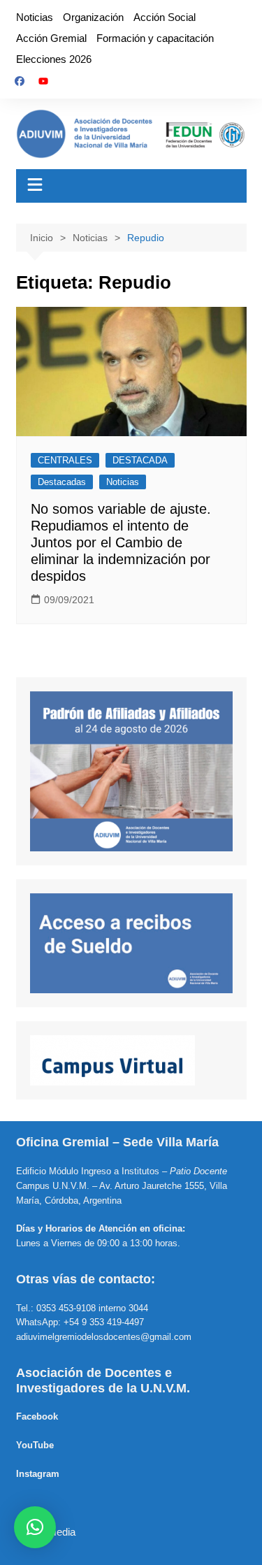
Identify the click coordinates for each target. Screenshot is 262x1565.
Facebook (37, 1416)
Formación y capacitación (155, 38)
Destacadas (62, 482)
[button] (35, 1527)
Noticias (34, 17)
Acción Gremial (51, 38)
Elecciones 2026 (54, 59)
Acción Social (164, 17)
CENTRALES (65, 460)
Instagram (37, 1474)
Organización (93, 17)
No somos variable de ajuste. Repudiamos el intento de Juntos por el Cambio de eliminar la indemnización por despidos (121, 542)
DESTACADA (140, 460)
